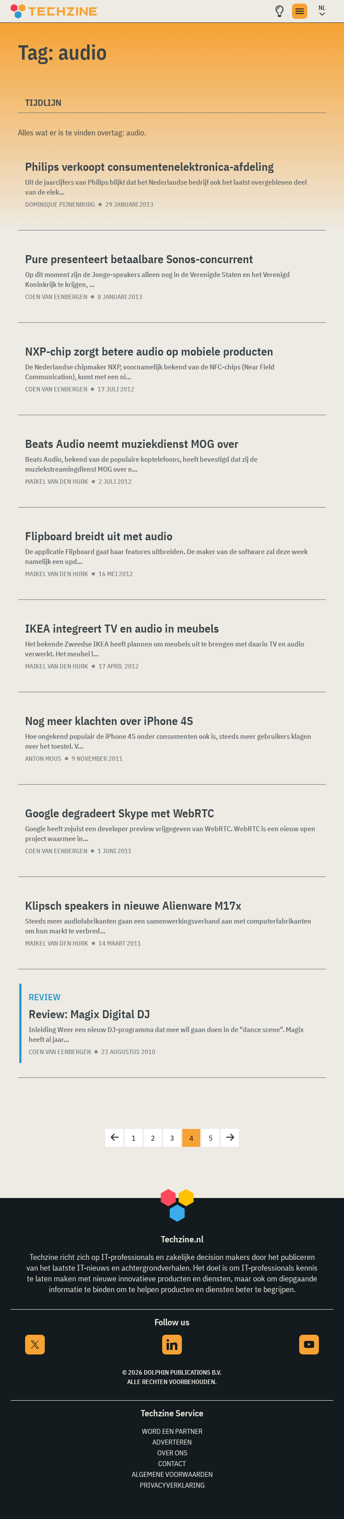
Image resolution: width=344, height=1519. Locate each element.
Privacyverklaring (172, 1484)
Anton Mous (43, 759)
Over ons (172, 1452)
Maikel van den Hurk (56, 481)
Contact (172, 1463)
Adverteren (172, 1441)
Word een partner (172, 1431)
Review (44, 997)
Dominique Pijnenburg (60, 204)
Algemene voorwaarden (172, 1474)
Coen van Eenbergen (56, 297)
